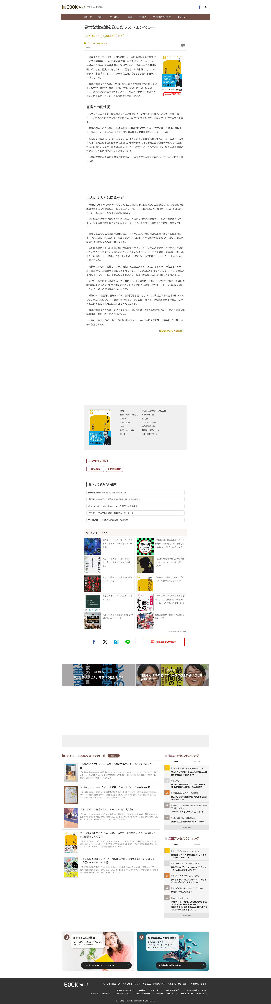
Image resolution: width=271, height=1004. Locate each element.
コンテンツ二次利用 (122, 993)
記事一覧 (88, 17)
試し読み (142, 17)
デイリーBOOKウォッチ (97, 43)
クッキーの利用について (196, 990)
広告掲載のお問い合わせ (170, 965)
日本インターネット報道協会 (194, 993)
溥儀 (120, 36)
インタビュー (115, 17)
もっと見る (187, 827)
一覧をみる (113, 755)
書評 (100, 17)
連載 (130, 17)
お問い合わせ (156, 990)
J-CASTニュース (112, 983)
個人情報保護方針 (174, 990)
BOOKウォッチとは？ (126, 990)
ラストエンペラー (93, 36)
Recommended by (175, 631)
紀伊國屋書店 (114, 468)
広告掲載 (95, 993)
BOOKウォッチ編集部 (171, 330)
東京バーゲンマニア (178, 983)
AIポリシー (158, 993)
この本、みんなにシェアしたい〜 (99, 965)
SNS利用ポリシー (142, 993)
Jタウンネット (200, 983)
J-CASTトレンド (132, 983)
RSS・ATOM (172, 993)
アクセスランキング (162, 17)
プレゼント (182, 17)
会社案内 (143, 990)
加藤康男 (109, 36)
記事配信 (106, 993)
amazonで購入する (172, 94)
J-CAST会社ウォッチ (155, 983)
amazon (95, 468)
